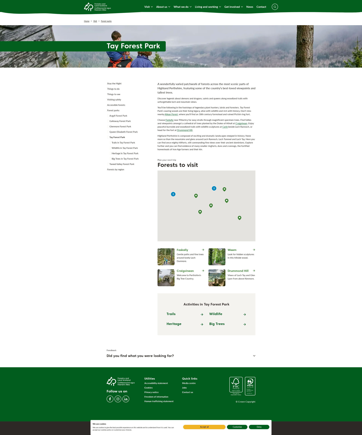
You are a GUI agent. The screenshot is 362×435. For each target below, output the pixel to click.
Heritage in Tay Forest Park (125, 153)
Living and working (206, 6)
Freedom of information (156, 396)
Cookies (148, 387)
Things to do (113, 88)
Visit (147, 6)
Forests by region (115, 169)
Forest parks (106, 21)
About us (161, 6)
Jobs (184, 387)
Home (86, 21)
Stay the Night (114, 83)
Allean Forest (171, 114)
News (249, 6)
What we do (181, 6)
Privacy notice (151, 392)
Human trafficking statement (159, 401)
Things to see (113, 94)
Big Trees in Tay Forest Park (125, 158)
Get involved (232, 6)
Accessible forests (116, 105)
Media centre (189, 383)
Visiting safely (114, 99)
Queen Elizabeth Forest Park (123, 131)
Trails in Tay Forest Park (123, 142)
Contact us (187, 392)
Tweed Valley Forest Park (121, 164)
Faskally (169, 120)
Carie (225, 126)
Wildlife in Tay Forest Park (125, 148)
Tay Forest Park (117, 137)
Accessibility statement (156, 383)
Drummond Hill (184, 130)
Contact (261, 6)
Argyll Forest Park (118, 115)
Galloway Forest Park (120, 121)
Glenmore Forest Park (120, 126)
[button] (196, 196)
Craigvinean (241, 123)
